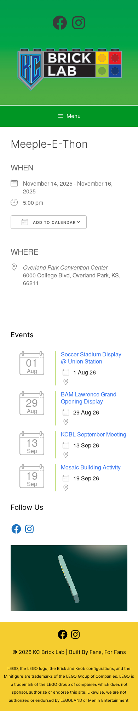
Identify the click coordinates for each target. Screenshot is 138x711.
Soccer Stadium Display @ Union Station (91, 357)
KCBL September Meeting (93, 434)
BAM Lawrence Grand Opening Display (88, 397)
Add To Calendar (53, 222)
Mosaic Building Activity (91, 467)
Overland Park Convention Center (65, 267)
